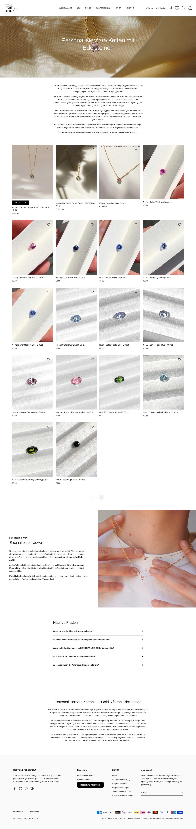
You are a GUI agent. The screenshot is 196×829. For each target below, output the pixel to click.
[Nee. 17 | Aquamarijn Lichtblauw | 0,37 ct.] (163, 382)
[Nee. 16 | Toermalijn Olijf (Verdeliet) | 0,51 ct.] (32, 449)
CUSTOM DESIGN (103, 8)
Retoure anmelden (85, 779)
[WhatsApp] (26, 788)
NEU (78, 8)
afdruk (104, 818)
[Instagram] (20, 788)
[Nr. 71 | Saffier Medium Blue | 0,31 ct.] (32, 315)
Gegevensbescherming (174, 818)
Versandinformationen (86, 775)
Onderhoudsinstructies (121, 791)
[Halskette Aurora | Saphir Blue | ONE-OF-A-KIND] (32, 172)
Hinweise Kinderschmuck (122, 795)
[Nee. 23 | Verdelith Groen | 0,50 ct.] (119, 382)
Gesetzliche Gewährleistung (153, 818)
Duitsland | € (18, 812)
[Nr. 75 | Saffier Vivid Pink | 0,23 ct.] (163, 172)
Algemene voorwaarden (117, 818)
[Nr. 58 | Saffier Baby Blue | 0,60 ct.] (76, 315)
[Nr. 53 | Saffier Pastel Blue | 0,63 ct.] (163, 315)
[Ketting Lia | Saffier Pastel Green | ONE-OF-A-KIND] (76, 172)
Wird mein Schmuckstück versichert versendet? (75, 656)
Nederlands (160, 8)
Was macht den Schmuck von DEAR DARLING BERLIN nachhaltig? (83, 648)
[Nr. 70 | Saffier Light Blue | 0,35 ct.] (163, 247)
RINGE (88, 8)
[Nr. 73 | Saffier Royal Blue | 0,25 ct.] (76, 247)
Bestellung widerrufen (90, 785)
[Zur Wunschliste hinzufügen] (49, 149)
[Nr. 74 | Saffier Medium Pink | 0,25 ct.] (32, 247)
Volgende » (101, 497)
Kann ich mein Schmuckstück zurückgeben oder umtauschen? (81, 640)
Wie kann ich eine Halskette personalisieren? (73, 631)
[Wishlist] (177, 8)
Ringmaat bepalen (119, 783)
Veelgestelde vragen (120, 787)
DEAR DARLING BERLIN (28, 819)
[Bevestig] (181, 792)
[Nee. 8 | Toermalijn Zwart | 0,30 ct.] (76, 449)
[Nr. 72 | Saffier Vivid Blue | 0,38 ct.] (119, 247)
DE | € (147, 8)
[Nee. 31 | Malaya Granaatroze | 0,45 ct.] (32, 382)
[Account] (170, 8)
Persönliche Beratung (121, 779)
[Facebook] (14, 788)
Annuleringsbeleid (134, 818)
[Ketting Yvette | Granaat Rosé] (119, 172)
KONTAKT (130, 8)
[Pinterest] (32, 788)
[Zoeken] (183, 8)
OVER (118, 8)
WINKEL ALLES (65, 8)
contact (115, 775)
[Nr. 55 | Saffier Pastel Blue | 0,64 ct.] (119, 315)
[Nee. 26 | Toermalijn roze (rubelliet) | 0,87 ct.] (76, 382)
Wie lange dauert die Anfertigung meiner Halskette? (76, 665)
